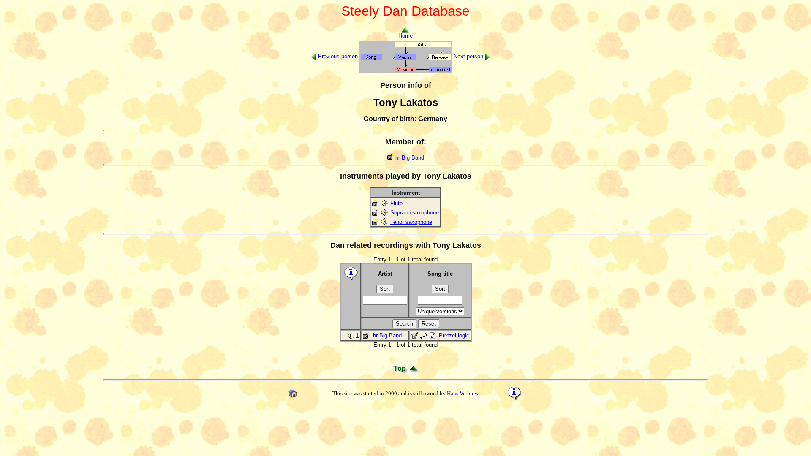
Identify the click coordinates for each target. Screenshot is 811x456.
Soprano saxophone (414, 212)
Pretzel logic (454, 335)
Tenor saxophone (411, 222)
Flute (396, 203)
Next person (468, 56)
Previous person (338, 56)
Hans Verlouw (463, 393)
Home (405, 36)
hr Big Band (409, 158)
